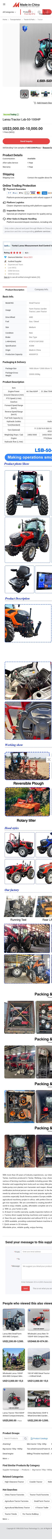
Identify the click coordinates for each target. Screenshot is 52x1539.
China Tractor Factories (14, 1494)
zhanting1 (7, 1444)
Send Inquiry (26, 141)
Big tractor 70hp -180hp (12, 1448)
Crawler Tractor (35, 1481)
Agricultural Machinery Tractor (17, 1507)
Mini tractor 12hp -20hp (36, 1444)
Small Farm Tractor (42, 1501)
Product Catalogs (40, 1438)
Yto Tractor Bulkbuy (30, 1514)
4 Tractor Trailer (41, 1507)
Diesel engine (8, 1453)
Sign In (7, 277)
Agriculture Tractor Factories (16, 1501)
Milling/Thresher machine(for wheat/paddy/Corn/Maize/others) (39, 1453)
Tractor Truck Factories (39, 1494)
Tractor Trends (11, 1514)
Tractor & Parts (29, 19)
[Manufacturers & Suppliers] (26, 4)
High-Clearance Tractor (14, 1481)
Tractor (40, 19)
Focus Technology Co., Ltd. (34, 1528)
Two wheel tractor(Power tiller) (39, 1448)
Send (25, 1288)
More (5, 1519)
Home (5, 19)
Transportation (15, 19)
